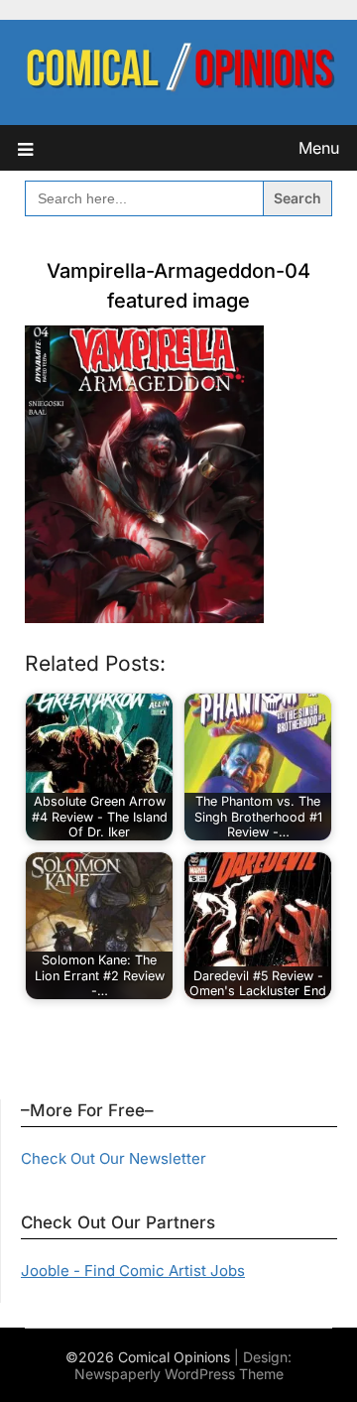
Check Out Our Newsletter (113, 1158)
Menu (318, 148)
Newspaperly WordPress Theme (179, 1373)
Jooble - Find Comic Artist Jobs (133, 1270)
